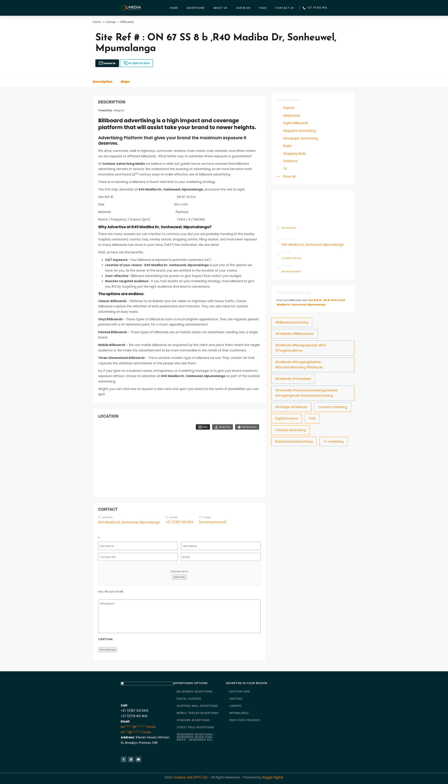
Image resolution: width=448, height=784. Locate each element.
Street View (224, 426)
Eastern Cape (239, 691)
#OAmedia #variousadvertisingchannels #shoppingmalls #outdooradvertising (306, 393)
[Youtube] (138, 759)
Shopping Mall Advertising (197, 705)
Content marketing (332, 407)
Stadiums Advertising (193, 720)
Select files (179, 577)
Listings (110, 22)
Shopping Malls (294, 153)
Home (174, 8)
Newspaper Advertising (300, 138)
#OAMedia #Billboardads (294, 334)
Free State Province (244, 720)
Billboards (127, 22)
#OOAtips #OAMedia (291, 407)
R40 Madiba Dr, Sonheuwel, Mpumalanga (129, 522)
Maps (125, 82)
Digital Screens (286, 418)
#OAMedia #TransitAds (293, 379)
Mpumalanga (239, 713)
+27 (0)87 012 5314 (138, 63)
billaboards (291, 115)
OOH (312, 418)
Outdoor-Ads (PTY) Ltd (190, 777)
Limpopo (235, 705)
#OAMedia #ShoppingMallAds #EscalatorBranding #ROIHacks (299, 365)
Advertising (196, 8)
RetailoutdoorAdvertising (294, 441)
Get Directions (249, 426)
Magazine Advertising (299, 131)
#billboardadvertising (291, 322)
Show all (289, 176)
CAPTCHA (105, 639)
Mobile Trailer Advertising (198, 713)
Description (102, 82)
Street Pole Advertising (195, 727)
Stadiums (290, 161)
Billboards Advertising (195, 691)
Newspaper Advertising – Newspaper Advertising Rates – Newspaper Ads (196, 737)
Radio (287, 146)
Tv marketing (334, 441)
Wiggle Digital (272, 777)
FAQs (263, 8)
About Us (220, 8)
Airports (288, 108)
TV (284, 169)
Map (204, 426)
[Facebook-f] (124, 759)
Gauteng (235, 698)
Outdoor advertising (290, 430)
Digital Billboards (295, 123)
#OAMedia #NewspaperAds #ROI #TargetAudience (300, 348)
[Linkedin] (131, 759)
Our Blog (243, 8)
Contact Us (284, 8)
